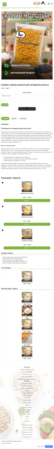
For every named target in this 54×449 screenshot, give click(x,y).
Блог (27, 419)
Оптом (27, 416)
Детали (14, 118)
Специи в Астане (27, 437)
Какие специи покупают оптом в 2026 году (12, 258)
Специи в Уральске (27, 427)
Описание (5, 118)
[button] (51, 13)
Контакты (27, 421)
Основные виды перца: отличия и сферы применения (15, 257)
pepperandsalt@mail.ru (27, 376)
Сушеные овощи (27, 407)
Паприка (27, 390)
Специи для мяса (15, 8)
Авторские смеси (27, 383)
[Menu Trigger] (5, 4)
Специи (8, 8)
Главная (3, 8)
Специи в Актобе (27, 432)
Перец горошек (27, 393)
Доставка (23, 118)
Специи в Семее (27, 429)
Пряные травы (27, 400)
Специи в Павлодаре (27, 425)
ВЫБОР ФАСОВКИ (27, 92)
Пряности (27, 397)
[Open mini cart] (41, 4)
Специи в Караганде (27, 434)
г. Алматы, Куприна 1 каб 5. (27, 369)
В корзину (5, 104)
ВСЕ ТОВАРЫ (27, 409)
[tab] (5, 119)
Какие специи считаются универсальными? (13, 260)
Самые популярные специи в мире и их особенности (15, 261)
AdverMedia (33, 379)
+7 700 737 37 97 (27, 374)
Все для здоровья (27, 385)
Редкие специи (27, 402)
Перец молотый (27, 395)
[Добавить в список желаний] (27, 109)
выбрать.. (27, 200)
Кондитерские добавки (27, 388)
